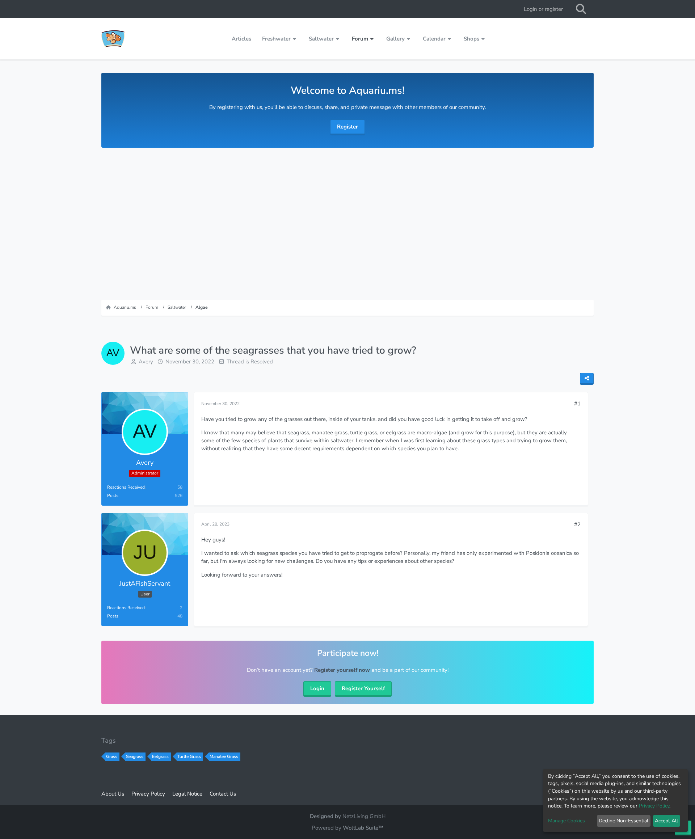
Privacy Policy (654, 805)
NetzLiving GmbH (364, 816)
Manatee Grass (224, 756)
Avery (146, 361)
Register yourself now (342, 670)
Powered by (347, 827)
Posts (112, 495)
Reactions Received (126, 487)
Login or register (543, 9)
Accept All (666, 820)
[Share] (587, 379)
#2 (577, 524)
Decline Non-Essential (623, 820)
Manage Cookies (566, 820)
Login (317, 688)
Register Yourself (363, 688)
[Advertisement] (347, 220)
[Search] (581, 9)
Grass (111, 756)
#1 (577, 403)
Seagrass (134, 756)
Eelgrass (160, 756)
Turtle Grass (189, 756)
